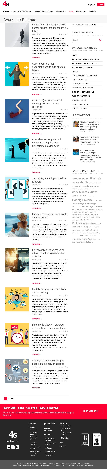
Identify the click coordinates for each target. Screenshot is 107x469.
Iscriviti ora (90, 411)
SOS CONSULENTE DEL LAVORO (84, 76)
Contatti (92, 11)
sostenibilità (92, 236)
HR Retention (86, 214)
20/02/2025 (37, 295)
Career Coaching (48, 447)
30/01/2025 (37, 331)
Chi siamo (80, 11)
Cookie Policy (56, 465)
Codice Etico (79, 465)
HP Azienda (34, 430)
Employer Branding (77, 209)
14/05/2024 (37, 367)
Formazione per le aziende (35, 447)
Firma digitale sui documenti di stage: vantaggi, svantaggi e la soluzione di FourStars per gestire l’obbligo (90, 154)
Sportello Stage (79, 239)
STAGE (74, 55)
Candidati (60, 11)
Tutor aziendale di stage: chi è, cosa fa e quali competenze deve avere (89, 139)
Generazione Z (77, 214)
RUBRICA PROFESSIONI (81, 96)
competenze (90, 196)
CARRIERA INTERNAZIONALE (83, 92)
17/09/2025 (37, 185)
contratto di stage (78, 204)
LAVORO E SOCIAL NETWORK (83, 88)
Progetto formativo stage (93, 223)
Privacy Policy (47, 465)
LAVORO (75, 71)
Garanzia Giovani (90, 212)
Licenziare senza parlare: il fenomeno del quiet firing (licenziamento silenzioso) (46, 142)
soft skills (84, 236)
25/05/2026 (92, 144)
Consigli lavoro (82, 200)
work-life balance (88, 242)
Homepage (32, 423)
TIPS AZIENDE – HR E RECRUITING (85, 63)
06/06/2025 (37, 259)
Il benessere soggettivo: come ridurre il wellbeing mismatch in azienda (48, 253)
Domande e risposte (34, 454)
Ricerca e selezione (33, 443)
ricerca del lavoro (93, 227)
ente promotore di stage (93, 209)
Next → (13, 399)
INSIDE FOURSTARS (79, 108)
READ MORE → (36, 58)
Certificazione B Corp (66, 433)
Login (101, 5)
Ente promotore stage (78, 212)
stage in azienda (77, 242)
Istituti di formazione (44, 11)
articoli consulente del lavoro (80, 178)
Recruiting (83, 227)
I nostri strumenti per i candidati (50, 438)
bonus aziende (94, 186)
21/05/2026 (91, 162)
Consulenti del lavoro (22, 11)
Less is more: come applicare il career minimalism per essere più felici (50, 27)
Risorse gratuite (50, 451)
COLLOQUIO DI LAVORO (81, 84)
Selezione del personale (81, 233)
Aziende (6, 11)
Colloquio (90, 189)
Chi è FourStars (66, 426)
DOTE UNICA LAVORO (80, 104)
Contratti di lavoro (97, 200)
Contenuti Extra (35, 451)
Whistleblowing (89, 465)
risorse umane (91, 230)
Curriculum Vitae (79, 206)
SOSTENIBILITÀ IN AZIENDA (82, 67)
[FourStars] (5, 4)
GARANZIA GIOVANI (79, 100)
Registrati (91, 5)
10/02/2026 (37, 110)
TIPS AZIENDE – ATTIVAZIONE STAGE (86, 59)
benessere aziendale (95, 183)
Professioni (78, 223)
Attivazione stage (33, 433)
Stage (90, 239)
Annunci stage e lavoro (50, 443)
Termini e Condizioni (68, 465)
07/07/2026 (92, 131)
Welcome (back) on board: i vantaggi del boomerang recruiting (47, 103)
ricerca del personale (78, 230)
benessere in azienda (80, 186)
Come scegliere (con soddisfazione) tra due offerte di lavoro (49, 67)
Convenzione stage (90, 204)
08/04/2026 (37, 73)
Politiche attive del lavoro (85, 220)
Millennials (80, 217)
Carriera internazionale (79, 189)
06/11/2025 (37, 149)
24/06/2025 (37, 220)
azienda (83, 182)
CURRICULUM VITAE (79, 80)
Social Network (76, 236)
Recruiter (75, 227)
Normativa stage (89, 217)
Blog (71, 11)
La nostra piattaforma (64, 437)
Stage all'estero (97, 239)
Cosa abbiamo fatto (66, 429)
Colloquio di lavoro (81, 192)
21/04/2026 (37, 34)
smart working (95, 233)
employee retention (94, 206)
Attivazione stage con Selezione (33, 438)
